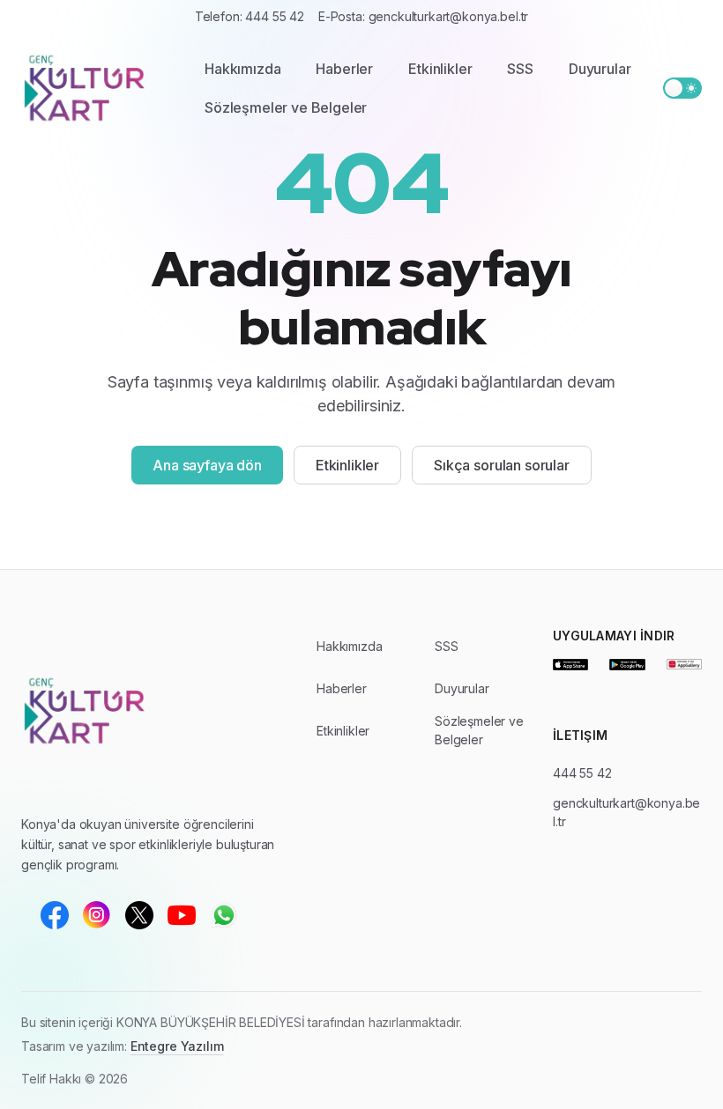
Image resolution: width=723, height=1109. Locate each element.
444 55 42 (582, 772)
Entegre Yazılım (177, 1046)
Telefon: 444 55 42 (249, 16)
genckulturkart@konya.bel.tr (626, 812)
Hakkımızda (242, 69)
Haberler (344, 69)
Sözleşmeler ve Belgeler (286, 107)
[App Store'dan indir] (570, 664)
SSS (520, 69)
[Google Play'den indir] (627, 664)
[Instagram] (97, 915)
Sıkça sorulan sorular (502, 465)
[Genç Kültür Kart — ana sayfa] (95, 88)
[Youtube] (181, 915)
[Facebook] (54, 915)
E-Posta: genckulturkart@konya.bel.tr (423, 16)
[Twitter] (139, 915)
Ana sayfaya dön (207, 465)
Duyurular (600, 69)
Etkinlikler (440, 69)
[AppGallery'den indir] (684, 664)
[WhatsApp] (224, 915)
